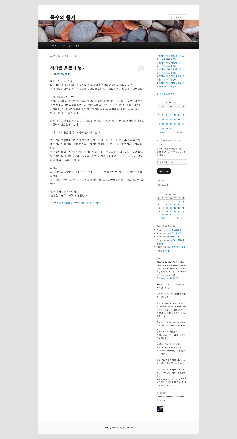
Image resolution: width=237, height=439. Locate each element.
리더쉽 (89, 202)
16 (171, 119)
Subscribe (163, 171)
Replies (97, 202)
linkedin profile (166, 277)
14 (163, 119)
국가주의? (176, 233)
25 (179, 124)
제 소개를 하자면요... (167, 94)
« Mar (162, 132)
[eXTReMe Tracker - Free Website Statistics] (160, 411)
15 (167, 119)
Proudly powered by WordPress (118, 427)
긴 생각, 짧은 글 (65, 202)
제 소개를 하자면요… (72, 45)
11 (179, 115)
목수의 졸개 (63, 16)
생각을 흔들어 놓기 (68, 68)
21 (163, 124)
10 (175, 115)
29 (167, 128)
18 (179, 119)
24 (175, 124)
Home (53, 45)
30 (171, 128)
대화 (83, 202)
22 (167, 124)
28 (163, 128)
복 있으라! (176, 229)
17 (175, 119)
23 (171, 124)
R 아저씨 (175, 236)
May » (179, 132)
